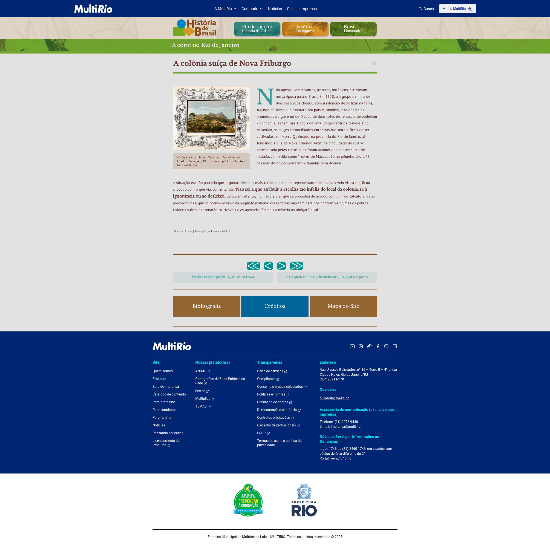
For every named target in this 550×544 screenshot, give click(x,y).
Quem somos (163, 371)
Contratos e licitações (274, 417)
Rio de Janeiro (348, 136)
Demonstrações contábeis (277, 410)
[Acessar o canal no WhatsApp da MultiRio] (386, 346)
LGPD (262, 433)
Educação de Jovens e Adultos (212, 231)
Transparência (269, 362)
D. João (306, 116)
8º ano (188, 231)
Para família (162, 417)
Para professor (164, 402)
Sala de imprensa (166, 387)
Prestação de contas (273, 402)
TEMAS (201, 406)
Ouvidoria (328, 389)
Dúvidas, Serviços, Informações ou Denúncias (349, 439)
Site (156, 362)
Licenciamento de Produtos (166, 443)
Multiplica (203, 399)
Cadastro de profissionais (277, 425)
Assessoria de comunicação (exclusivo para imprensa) (358, 412)
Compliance (266, 379)
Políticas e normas (271, 394)
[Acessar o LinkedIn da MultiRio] (394, 346)
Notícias (275, 8)
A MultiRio (223, 8)
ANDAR (201, 371)
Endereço (328, 362)
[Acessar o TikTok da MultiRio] (369, 346)
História (178, 231)
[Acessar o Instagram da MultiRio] (361, 346)
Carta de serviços (270, 371)
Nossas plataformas (212, 362)
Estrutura (159, 379)
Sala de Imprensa (302, 8)
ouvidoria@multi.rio (334, 398)
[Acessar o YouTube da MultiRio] (352, 346)
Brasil (313, 96)
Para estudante (164, 410)
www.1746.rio (340, 458)
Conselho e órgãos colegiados (280, 387)
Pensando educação (168, 433)
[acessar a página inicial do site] (93, 8)
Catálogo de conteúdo (169, 394)
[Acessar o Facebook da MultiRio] (377, 346)
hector (200, 391)
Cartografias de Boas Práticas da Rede (220, 381)
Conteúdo (249, 8)
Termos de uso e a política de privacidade (279, 443)
